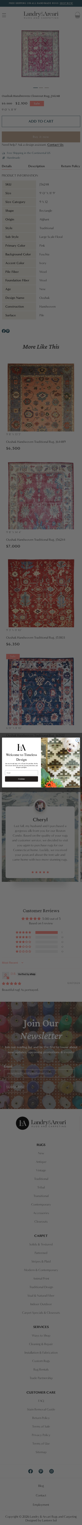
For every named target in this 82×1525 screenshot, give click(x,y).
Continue (21, 779)
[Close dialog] (77, 740)
